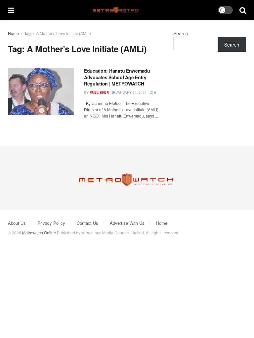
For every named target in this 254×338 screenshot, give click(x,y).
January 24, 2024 (131, 92)
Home (13, 33)
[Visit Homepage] (116, 10)
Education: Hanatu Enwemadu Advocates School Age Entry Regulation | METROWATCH (117, 77)
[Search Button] (242, 10)
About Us (17, 223)
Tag (27, 33)
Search (180, 33)
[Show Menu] (11, 10)
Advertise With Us (127, 223)
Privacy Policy (51, 223)
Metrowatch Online (39, 232)
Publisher (99, 92)
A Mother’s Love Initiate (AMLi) (63, 33)
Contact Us (87, 223)
